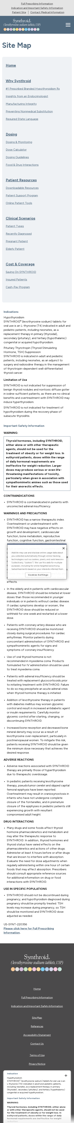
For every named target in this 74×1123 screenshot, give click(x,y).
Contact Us (37, 1043)
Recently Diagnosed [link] (19, 233)
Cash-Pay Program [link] (18, 287)
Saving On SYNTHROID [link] (21, 272)
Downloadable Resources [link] (22, 188)
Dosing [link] (11, 134)
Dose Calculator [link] (16, 149)
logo (36, 958)
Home (37, 988)
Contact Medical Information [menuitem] (47, 12)
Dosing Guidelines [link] (17, 157)
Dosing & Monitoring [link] (19, 142)
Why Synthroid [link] (18, 81)
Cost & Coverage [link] (20, 264)
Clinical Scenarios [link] (20, 218)
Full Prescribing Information (37, 997)
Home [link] (11, 65)
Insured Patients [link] (16, 279)
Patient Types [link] (15, 226)
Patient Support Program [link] (22, 195)
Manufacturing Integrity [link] (21, 104)
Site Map (37, 1017)
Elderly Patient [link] (15, 249)
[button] (67, 24)
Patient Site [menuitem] (19, 12)
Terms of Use (37, 1055)
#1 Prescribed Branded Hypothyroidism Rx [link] (33, 88)
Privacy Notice (37, 1063)
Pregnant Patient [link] (17, 241)
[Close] (64, 548)
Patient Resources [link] (21, 180)
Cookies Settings (38, 575)
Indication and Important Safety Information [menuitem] (37, 8)
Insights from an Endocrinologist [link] (27, 96)
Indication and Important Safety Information (37, 1006)
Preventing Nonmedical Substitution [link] (29, 111)
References (37, 1026)
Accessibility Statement (37, 1035)
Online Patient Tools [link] (19, 203)
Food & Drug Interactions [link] (22, 164)
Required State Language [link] (22, 119)
